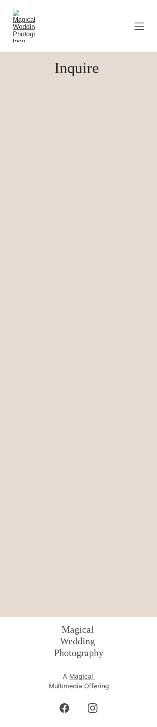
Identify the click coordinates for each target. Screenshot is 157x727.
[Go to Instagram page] (92, 708)
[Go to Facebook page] (68, 708)
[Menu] (139, 26)
